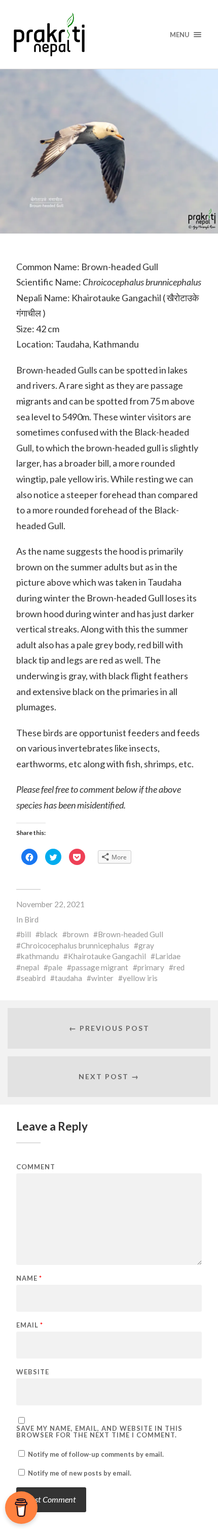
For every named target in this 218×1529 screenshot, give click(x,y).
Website (32, 1372)
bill (26, 934)
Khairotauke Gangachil (107, 956)
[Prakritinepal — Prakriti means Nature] (109, 34)
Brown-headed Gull (130, 934)
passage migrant (99, 967)
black (49, 934)
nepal (30, 967)
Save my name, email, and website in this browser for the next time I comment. (99, 1431)
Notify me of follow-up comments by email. (96, 1454)
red (179, 967)
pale (55, 967)
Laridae (167, 956)
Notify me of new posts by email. (79, 1473)
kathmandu (40, 956)
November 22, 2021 (50, 904)
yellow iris (140, 978)
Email (29, 1325)
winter (102, 978)
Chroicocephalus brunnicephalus (75, 945)
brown (78, 934)
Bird (31, 919)
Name (29, 1278)
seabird (33, 978)
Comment (35, 1167)
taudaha (68, 978)
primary (150, 967)
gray (146, 945)
